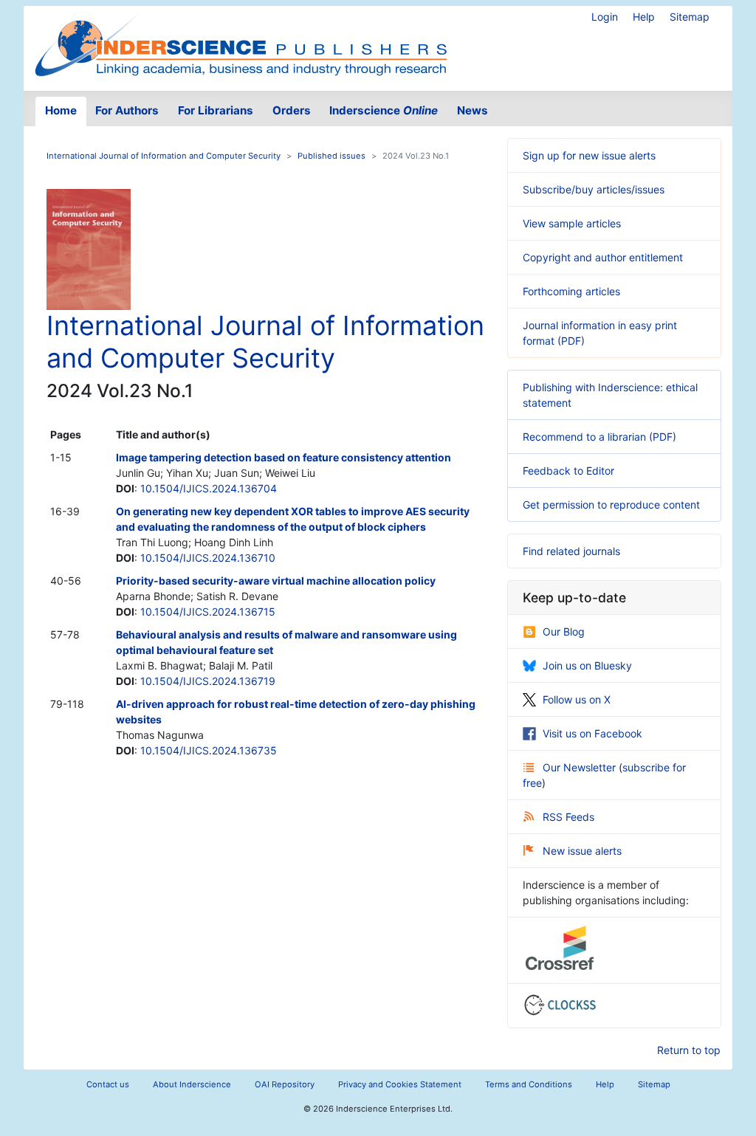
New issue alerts (582, 850)
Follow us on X (577, 699)
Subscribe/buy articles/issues (593, 189)
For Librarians (215, 110)
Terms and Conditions (528, 1084)
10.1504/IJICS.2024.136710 (207, 557)
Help (644, 16)
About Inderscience (192, 1084)
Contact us (107, 1084)
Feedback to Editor (568, 470)
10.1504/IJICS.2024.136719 (207, 681)
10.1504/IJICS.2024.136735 (208, 750)
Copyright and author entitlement (603, 257)
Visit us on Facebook (592, 733)
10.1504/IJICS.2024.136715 (207, 611)
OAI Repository (285, 1084)
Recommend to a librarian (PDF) (599, 436)
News (472, 110)
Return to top (689, 1050)
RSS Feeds (568, 816)
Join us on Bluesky (587, 665)
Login (604, 16)
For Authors (127, 110)
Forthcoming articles (571, 291)
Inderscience (383, 110)
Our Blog (564, 631)
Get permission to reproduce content (611, 504)
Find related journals (571, 551)
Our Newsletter (581, 767)
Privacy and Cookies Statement (399, 1084)
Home (61, 110)
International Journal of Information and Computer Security (164, 156)
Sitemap (689, 16)
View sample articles (572, 223)
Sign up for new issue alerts (589, 155)
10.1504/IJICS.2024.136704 (208, 488)
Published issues (331, 156)
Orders (291, 110)
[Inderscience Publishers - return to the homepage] (241, 42)
